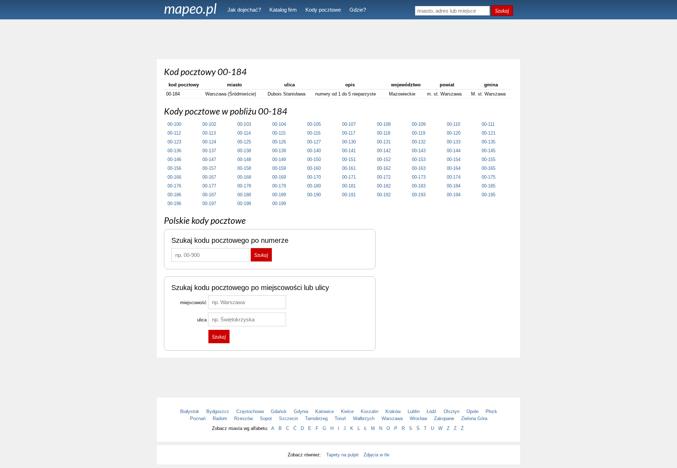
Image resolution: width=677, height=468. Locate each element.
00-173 (419, 177)
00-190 (314, 194)
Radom (220, 418)
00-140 (314, 150)
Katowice (324, 411)
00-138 (244, 150)
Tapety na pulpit (342, 454)
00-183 (419, 186)
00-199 (279, 203)
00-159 (279, 168)
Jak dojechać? (244, 10)
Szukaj (502, 10)
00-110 (453, 124)
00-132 (419, 141)
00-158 (244, 168)
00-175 (488, 177)
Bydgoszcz (217, 411)
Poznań (198, 418)
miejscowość (193, 302)
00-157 (209, 168)
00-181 (349, 186)
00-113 (209, 133)
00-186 (174, 194)
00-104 (279, 124)
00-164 (454, 168)
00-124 (209, 141)
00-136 (174, 150)
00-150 (314, 159)
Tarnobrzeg (316, 418)
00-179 (279, 186)
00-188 (244, 194)
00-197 (209, 203)
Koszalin (369, 411)
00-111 (488, 124)
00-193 (419, 194)
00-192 (384, 194)
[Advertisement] (338, 39)
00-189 (279, 194)
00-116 (314, 133)
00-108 (384, 124)
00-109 (419, 124)
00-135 (488, 141)
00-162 (384, 168)
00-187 (209, 194)
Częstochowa (250, 411)
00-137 (209, 150)
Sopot (266, 418)
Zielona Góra (474, 418)
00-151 (349, 159)
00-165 (488, 168)
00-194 (454, 194)
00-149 (279, 159)
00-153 (419, 159)
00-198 (244, 203)
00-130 (349, 141)
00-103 (244, 124)
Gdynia (301, 411)
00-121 (488, 133)
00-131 (384, 141)
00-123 (174, 141)
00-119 (418, 133)
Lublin (414, 411)
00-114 (244, 133)
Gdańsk (279, 411)
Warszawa (392, 418)
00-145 (488, 150)
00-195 (488, 194)
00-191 (349, 194)
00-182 (384, 186)
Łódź (432, 411)
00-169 (279, 177)
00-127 (314, 141)
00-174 (454, 177)
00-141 (349, 150)
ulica (202, 319)
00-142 (384, 150)
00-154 (454, 159)
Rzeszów (243, 418)
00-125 (244, 141)
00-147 (209, 159)
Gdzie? (357, 10)
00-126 (279, 141)
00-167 (209, 177)
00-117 (348, 133)
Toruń (340, 418)
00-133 (454, 141)
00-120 (454, 133)
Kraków (393, 411)
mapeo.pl (190, 8)
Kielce (347, 411)
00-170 (314, 177)
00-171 (349, 177)
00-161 (349, 168)
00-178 (244, 186)
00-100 (174, 124)
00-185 (488, 186)
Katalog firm (283, 10)
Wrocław (418, 418)
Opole (472, 411)
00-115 (279, 133)
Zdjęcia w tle (376, 454)
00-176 (174, 186)
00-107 (349, 124)
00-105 (314, 124)
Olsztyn (451, 411)
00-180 (314, 186)
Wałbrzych (363, 418)
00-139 (279, 150)
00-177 (209, 186)
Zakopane (444, 418)
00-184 (454, 186)
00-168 (244, 177)
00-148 (244, 159)
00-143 (419, 150)
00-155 (488, 159)
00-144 (454, 150)
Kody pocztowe (323, 10)
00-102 (209, 124)
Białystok (189, 411)
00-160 (314, 168)
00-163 (419, 168)
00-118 (383, 133)
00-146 (174, 159)
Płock (491, 411)
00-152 (384, 159)
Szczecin (288, 418)
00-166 (174, 177)
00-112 (174, 133)
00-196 (174, 203)
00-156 (174, 168)
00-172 (384, 177)
